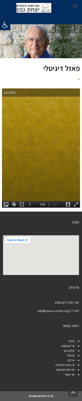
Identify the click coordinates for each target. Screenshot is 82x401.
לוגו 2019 (60, 302)
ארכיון (71, 360)
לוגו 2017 (73, 302)
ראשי (72, 341)
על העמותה (68, 346)
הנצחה (71, 355)
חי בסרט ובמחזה (65, 365)
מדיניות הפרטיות (65, 370)
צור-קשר (70, 374)
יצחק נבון (69, 351)
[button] (5, 25)
